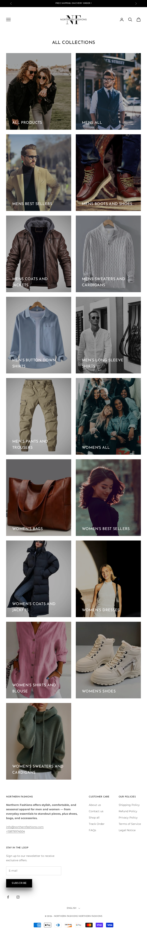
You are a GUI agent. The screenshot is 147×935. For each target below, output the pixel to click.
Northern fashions (90, 916)
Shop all (94, 817)
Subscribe (19, 883)
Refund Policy (128, 811)
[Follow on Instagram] (18, 897)
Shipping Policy (129, 805)
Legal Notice (127, 830)
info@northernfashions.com (25, 827)
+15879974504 (15, 831)
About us (95, 805)
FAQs (92, 830)
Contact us (96, 811)
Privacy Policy (128, 817)
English (72, 908)
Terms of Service (130, 824)
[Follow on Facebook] (8, 897)
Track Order (97, 824)
